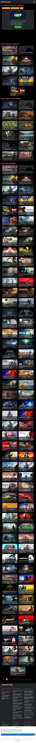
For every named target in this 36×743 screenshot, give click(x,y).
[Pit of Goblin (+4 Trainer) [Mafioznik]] (18, 91)
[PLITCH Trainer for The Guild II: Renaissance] (26, 650)
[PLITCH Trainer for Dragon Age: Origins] (26, 435)
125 (22, 679)
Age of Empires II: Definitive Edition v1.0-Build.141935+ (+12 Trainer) (29, 698)
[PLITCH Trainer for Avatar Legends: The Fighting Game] (26, 486)
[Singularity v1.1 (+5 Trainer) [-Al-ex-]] (9, 619)
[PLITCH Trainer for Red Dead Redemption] (26, 619)
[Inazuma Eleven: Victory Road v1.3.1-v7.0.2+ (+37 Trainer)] (9, 548)
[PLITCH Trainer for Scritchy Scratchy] (26, 200)
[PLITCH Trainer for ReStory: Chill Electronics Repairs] (26, 261)
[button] (34, 727)
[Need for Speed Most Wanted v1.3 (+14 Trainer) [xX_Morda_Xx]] (9, 497)
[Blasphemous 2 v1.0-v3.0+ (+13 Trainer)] (9, 50)
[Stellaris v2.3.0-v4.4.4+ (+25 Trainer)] (9, 343)
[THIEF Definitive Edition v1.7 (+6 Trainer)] (9, 312)
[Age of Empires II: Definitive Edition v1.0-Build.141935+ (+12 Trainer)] (9, 125)
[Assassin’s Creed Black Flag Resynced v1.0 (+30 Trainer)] (9, 650)
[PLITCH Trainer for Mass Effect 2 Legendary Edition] (26, 497)
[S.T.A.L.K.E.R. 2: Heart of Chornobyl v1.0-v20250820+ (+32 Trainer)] (9, 60)
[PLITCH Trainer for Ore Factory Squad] (26, 364)
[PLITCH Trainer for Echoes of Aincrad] (26, 548)
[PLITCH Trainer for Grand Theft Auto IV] (26, 640)
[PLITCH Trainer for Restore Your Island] (26, 384)
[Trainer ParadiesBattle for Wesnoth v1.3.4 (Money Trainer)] (26, 104)
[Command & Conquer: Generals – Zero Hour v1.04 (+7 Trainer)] (26, 125)
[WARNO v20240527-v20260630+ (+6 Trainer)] (9, 374)
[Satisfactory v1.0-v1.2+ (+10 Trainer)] (9, 507)
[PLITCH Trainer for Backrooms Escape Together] (26, 599)
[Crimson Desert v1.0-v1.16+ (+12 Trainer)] (9, 486)
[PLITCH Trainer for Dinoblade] (26, 302)
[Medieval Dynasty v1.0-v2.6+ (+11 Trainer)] (9, 302)
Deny (18, 737)
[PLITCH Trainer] (9, 104)
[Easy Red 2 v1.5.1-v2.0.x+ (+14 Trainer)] (9, 282)
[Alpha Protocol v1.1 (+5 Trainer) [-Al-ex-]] (9, 558)
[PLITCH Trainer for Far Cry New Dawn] (26, 353)
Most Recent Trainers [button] (6, 8)
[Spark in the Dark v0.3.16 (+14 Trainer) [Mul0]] (9, 353)
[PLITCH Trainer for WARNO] (26, 415)
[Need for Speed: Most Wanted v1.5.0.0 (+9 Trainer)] (26, 145)
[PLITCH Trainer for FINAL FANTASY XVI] (26, 210)
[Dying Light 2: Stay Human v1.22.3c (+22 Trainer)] (26, 115)
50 (15, 679)
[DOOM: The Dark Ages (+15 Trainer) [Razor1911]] (9, 292)
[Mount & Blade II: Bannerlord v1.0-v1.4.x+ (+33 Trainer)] (9, 220)
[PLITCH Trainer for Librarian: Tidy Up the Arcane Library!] (26, 60)
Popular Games (15, 724)
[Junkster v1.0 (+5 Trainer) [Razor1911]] (9, 640)
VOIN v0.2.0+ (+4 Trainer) (28, 712)
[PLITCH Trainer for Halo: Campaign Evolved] (26, 466)
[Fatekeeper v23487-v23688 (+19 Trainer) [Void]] (9, 394)
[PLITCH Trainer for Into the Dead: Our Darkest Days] (26, 292)
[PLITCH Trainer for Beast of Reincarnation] (26, 241)
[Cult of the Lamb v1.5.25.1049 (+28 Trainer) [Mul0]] (9, 251)
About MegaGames (5, 724)
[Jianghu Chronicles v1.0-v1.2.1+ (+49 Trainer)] (9, 241)
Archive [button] (21, 8)
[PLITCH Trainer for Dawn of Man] (26, 50)
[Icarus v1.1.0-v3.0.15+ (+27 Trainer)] (9, 476)
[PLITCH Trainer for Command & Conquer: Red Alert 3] (26, 456)
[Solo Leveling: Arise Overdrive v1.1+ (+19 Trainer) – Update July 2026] (9, 200)
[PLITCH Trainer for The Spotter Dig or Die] (26, 609)
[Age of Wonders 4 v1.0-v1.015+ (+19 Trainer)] (9, 568)
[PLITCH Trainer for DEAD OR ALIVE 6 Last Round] (26, 507)
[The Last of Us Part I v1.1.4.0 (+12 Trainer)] (9, 135)
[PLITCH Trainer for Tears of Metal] (26, 425)
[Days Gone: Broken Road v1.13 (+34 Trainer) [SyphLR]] (9, 415)
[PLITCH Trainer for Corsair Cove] (26, 323)
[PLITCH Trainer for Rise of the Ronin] (26, 70)
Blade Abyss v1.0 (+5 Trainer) (29, 714)
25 (13, 679)
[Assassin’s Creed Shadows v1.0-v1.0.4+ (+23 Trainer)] (9, 115)
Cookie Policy (17, 741)
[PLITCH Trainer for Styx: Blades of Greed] (26, 312)
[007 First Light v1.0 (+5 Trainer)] (9, 456)
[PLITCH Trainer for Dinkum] (26, 374)
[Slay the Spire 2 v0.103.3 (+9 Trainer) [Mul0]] (9, 660)
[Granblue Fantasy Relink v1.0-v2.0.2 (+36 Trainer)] (9, 630)
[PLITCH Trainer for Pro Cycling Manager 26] (26, 589)
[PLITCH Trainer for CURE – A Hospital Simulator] (26, 630)
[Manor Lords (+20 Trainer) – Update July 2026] (9, 527)
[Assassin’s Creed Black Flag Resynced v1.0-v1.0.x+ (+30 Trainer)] (9, 466)
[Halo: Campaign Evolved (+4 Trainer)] (9, 70)
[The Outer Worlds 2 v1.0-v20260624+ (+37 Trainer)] (9, 323)
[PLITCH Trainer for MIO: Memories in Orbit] (26, 333)
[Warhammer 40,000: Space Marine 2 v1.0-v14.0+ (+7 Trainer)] (9, 364)
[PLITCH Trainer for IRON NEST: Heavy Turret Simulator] (26, 282)
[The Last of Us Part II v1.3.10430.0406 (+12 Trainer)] (9, 145)
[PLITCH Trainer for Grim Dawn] (26, 517)
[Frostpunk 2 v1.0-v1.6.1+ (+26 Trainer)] (9, 589)
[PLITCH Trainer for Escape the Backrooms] (26, 251)
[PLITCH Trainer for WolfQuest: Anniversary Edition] (26, 394)
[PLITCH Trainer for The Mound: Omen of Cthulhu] (26, 568)
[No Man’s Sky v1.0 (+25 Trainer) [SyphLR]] (9, 333)
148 (27, 679)
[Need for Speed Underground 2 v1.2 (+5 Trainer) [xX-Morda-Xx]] (9, 599)
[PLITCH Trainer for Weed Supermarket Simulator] (26, 527)
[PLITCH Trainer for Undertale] (26, 558)
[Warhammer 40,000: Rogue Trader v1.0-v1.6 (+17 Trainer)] (9, 609)
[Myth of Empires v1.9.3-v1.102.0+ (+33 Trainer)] (26, 135)
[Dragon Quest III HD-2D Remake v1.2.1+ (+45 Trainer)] (9, 517)
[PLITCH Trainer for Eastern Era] (26, 220)
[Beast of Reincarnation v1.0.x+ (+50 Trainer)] (9, 384)
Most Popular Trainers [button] (15, 8)
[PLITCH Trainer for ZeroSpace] (26, 476)
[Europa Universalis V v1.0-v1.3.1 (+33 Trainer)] (18, 671)
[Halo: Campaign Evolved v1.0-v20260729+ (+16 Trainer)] (9, 425)
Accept (18, 734)
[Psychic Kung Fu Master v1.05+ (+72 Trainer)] (9, 261)
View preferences (18, 739)
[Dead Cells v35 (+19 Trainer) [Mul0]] (9, 435)
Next (30, 679)
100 (20, 679)
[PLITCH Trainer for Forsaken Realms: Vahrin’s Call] (26, 343)
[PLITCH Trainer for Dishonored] (26, 660)
